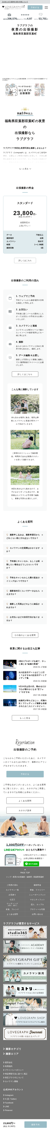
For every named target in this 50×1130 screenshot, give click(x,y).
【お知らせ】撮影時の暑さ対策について (15, 2)
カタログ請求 (25, 810)
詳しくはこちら (25, 260)
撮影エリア (12, 1053)
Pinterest (8, 1110)
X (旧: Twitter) (11, 1099)
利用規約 (8, 1066)
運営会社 (8, 1062)
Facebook (9, 1103)
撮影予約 (35, 1125)
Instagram (9, 1095)
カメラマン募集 (11, 1081)
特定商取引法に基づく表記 (16, 1074)
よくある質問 (25, 801)
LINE (7, 1106)
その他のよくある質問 (25, 635)
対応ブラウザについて (14, 1077)
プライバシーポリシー (14, 1070)
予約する (35, 7)
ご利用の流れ (12, 885)
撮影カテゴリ (13, 1049)
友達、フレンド (12, 909)
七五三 (12, 900)
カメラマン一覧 (12, 890)
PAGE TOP (25, 873)
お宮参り (12, 895)
